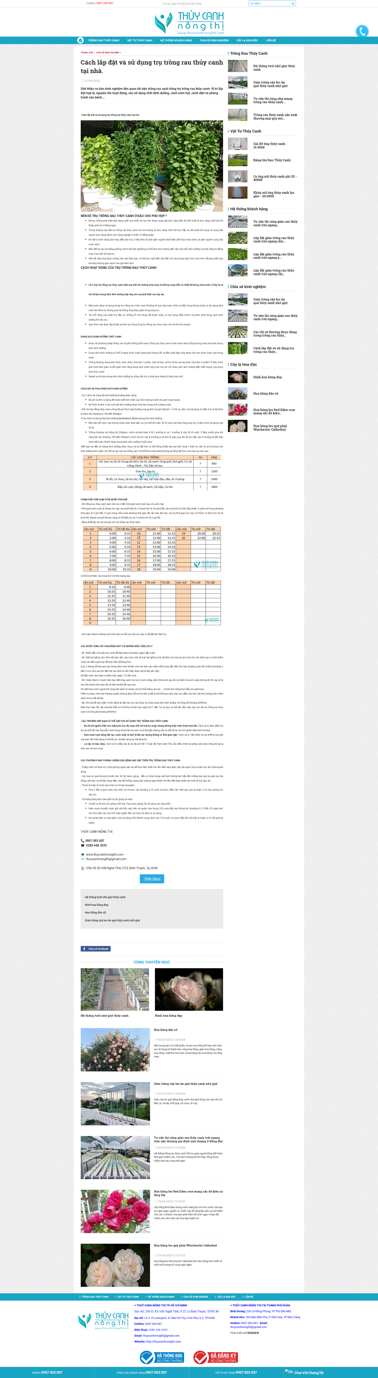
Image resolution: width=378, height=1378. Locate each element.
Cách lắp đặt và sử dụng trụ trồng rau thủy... (273, 350)
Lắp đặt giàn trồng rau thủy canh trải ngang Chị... (273, 272)
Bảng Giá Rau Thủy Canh (272, 160)
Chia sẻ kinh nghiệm (214, 40)
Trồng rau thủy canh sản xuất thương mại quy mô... (275, 116)
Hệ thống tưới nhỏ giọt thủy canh (105, 897)
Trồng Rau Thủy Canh (103, 40)
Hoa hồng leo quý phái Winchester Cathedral (185, 1245)
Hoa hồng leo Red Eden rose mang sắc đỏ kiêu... (274, 411)
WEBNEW (253, 1332)
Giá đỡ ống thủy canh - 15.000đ (270, 145)
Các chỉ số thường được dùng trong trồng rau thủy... (275, 334)
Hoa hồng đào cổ (95, 912)
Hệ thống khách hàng (176, 40)
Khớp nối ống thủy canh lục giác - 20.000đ (273, 194)
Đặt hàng (152, 879)
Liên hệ (271, 40)
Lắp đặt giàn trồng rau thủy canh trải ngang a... (273, 256)
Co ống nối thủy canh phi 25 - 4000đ (275, 178)
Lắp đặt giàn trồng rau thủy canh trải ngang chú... (273, 239)
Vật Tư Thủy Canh (139, 40)
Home (80, 40)
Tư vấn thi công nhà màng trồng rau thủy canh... (272, 100)
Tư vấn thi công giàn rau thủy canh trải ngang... (275, 223)
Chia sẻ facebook (98, 948)
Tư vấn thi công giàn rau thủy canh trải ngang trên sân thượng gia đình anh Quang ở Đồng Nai (188, 1139)
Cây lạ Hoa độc (247, 40)
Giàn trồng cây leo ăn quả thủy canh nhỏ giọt (112, 920)
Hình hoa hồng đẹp (96, 904)
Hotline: (100, 3)
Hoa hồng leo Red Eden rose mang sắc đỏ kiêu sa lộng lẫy (188, 1193)
